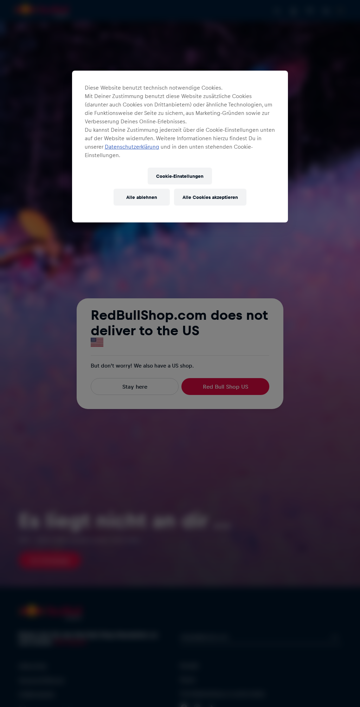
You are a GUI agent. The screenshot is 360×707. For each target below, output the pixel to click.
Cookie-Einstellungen (180, 176)
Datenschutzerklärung (132, 146)
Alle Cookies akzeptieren (210, 197)
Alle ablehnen (141, 197)
